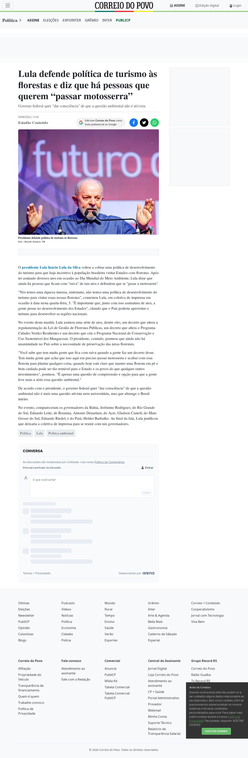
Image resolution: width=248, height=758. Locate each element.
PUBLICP (123, 20)
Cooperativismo (202, 609)
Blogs (22, 640)
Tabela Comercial (117, 687)
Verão (109, 634)
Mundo (110, 603)
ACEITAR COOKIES (216, 731)
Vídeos (66, 609)
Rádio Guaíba (201, 675)
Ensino (110, 622)
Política (9, 20)
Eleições (24, 609)
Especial (154, 640)
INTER (107, 20)
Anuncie (110, 668)
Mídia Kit (111, 681)
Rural (108, 609)
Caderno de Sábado (162, 634)
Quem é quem (28, 696)
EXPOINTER (72, 20)
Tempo (110, 615)
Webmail (154, 710)
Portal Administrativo (163, 698)
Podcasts (68, 603)
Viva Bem (198, 622)
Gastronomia (157, 628)
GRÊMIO (91, 20)
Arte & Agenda (158, 615)
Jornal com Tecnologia (207, 615)
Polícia (66, 640)
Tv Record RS (200, 681)
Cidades (67, 634)
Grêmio (153, 603)
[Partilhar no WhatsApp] (154, 122)
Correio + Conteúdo (205, 603)
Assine (179, 5)
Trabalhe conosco (31, 702)
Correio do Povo (203, 668)
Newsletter (26, 615)
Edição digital (209, 5)
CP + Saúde (156, 692)
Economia (68, 628)
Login (237, 5)
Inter (151, 609)
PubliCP (23, 622)
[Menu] (7, 5)
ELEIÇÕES (51, 20)
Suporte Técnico (160, 723)
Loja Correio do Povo (163, 675)
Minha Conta (157, 716)
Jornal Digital (157, 668)
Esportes (111, 640)
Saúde (109, 628)
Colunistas (26, 634)
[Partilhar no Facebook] (133, 122)
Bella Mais (155, 622)
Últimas (23, 603)
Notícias (67, 615)
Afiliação (24, 668)
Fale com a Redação (75, 679)
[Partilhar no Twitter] (144, 122)
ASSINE (33, 20)
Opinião (24, 628)
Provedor (155, 704)
